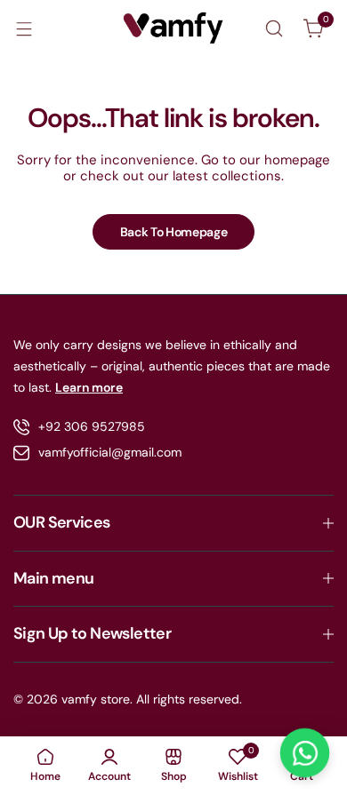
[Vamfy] (173, 28)
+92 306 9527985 (91, 426)
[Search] (274, 28)
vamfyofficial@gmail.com (110, 452)
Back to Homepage (174, 232)
